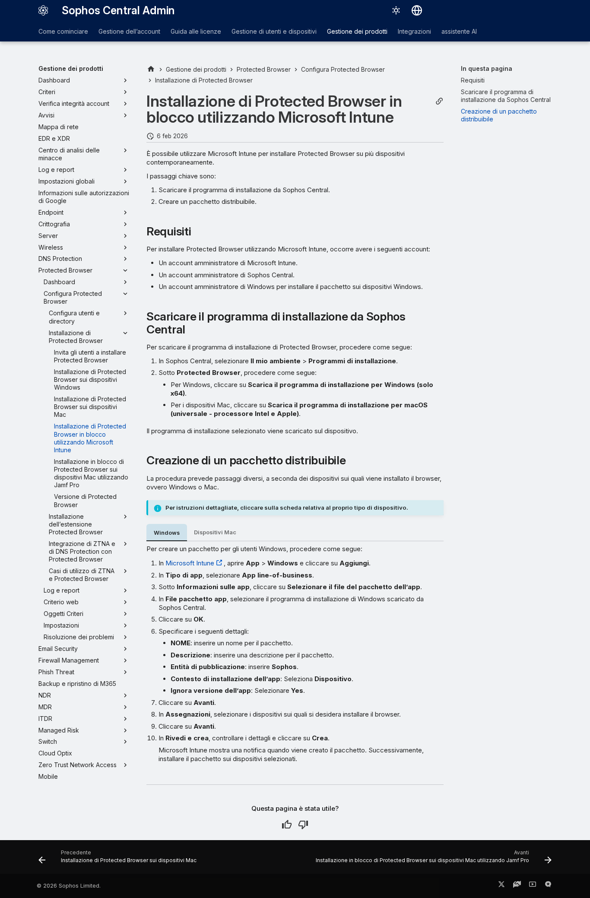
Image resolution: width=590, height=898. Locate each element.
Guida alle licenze (196, 31)
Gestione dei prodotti (357, 31)
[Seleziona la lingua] (416, 10)
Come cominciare (63, 31)
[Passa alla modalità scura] (396, 10)
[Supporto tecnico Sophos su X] (501, 886)
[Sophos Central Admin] (43, 10)
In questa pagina (486, 68)
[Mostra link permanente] (439, 101)
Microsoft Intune (189, 563)
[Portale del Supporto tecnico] (517, 886)
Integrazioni (414, 31)
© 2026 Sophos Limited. (69, 885)
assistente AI (459, 31)
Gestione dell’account (129, 31)
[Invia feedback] (548, 886)
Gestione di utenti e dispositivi (274, 31)
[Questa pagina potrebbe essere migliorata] (303, 824)
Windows (167, 533)
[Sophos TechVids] (532, 886)
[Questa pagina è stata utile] (286, 824)
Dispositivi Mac (215, 532)
